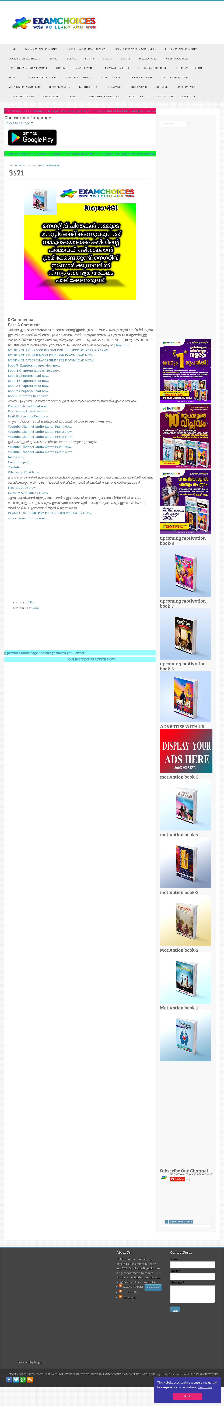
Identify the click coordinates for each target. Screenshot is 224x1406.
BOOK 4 (107, 58)
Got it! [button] (187, 1396)
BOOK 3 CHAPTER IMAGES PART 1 (86, 49)
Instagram (15, 457)
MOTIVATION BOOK (117, 68)
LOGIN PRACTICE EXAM (152, 68)
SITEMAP (72, 96)
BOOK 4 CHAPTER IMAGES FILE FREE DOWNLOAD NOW (50, 360)
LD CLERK (161, 87)
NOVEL (60, 68)
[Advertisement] (89, 624)
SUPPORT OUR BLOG (189, 68)
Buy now (122, 345)
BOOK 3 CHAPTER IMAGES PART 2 (135, 49)
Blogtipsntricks (177, 1374)
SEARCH (14, 77)
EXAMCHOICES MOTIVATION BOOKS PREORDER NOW (49, 513)
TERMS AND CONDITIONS (103, 96)
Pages (189, 1222)
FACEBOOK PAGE (110, 77)
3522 (31, 602)
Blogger (39, 1362)
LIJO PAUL (19, 165)
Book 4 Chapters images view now (33, 370)
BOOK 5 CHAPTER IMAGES (25, 58)
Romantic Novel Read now (27, 406)
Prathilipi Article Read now (28, 416)
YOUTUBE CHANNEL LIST (25, 87)
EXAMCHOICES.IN (207, 1374)
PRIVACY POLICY (138, 96)
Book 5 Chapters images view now (33, 365)
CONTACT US (165, 96)
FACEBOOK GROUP (141, 77)
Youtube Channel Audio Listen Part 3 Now (40, 437)
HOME (12, 49)
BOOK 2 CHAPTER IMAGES (41, 49)
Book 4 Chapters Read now (28, 381)
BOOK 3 (89, 58)
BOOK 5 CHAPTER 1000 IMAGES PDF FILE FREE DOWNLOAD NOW (58, 350)
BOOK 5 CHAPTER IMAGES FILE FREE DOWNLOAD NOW (50, 355)
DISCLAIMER (51, 96)
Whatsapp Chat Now (23, 472)
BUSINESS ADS (88, 87)
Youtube (14, 467)
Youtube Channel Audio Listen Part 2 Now (40, 432)
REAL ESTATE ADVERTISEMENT (28, 68)
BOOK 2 (71, 58)
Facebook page (19, 462)
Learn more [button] (205, 1387)
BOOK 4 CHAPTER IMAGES (181, 49)
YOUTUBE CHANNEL (78, 77)
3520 (36, 607)
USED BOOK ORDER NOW (27, 493)
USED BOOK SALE (177, 58)
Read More (153, 1288)
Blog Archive (176, 1222)
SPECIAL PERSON (59, 87)
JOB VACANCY (114, 87)
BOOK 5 (125, 58)
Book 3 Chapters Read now (28, 386)
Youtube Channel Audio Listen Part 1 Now (39, 426)
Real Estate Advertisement (27, 411)
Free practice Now (22, 488)
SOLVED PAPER (148, 58)
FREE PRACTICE (186, 87)
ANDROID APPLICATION (42, 77)
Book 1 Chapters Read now (27, 396)
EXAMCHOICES (132, 1286)
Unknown (128, 1297)
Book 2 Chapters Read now (28, 391)
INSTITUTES (139, 87)
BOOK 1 (54, 58)
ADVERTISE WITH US (21, 96)
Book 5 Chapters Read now (28, 376)
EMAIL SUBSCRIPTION (175, 77)
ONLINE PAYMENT (85, 68)
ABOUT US (188, 96)
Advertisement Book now (26, 518)
